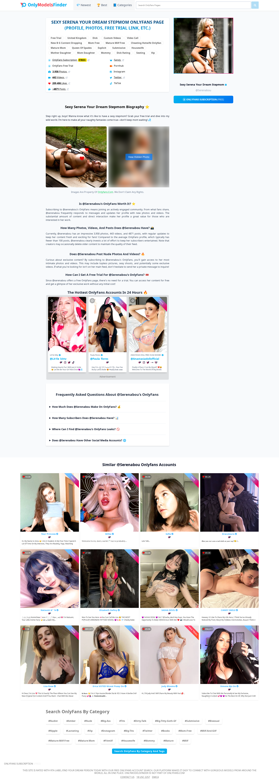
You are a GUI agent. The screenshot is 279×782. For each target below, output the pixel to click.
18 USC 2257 (143, 777)
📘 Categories (122, 5)
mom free (94, 43)
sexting (140, 52)
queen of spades (82, 47)
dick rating (123, 52)
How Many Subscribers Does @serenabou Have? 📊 (85, 418)
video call (132, 38)
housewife (138, 47)
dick (95, 38)
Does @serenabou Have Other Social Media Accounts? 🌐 (89, 440)
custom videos (112, 38)
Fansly (117, 60)
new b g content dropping (66, 43)
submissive (118, 47)
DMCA (155, 777)
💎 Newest (83, 5)
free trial (56, 38)
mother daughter (61, 52)
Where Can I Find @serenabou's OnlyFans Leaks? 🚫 (86, 429)
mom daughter (86, 52)
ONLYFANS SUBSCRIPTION (205, 99)
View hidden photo (138, 157)
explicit (102, 47)
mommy (106, 52)
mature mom (58, 47)
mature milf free (115, 43)
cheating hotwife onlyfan (146, 43)
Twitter (118, 77)
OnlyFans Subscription (69, 60)
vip (153, 52)
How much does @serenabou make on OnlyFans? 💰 (86, 406)
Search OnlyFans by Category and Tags (139, 751)
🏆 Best (102, 5)
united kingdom (76, 38)
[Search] (255, 5)
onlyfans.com (105, 192)
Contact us (127, 777)
